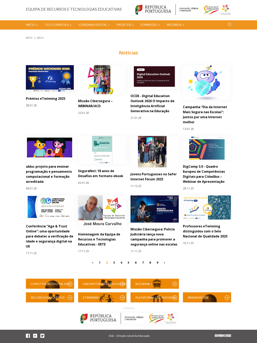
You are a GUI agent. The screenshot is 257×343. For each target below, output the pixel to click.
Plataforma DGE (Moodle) (155, 297)
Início (30, 24)
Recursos (174, 24)
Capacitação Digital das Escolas (50, 285)
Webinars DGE (198, 297)
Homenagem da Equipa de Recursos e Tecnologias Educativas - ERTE (99, 239)
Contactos (128, 308)
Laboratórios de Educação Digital (104, 285)
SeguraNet (143, 283)
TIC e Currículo (57, 24)
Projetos (123, 24)
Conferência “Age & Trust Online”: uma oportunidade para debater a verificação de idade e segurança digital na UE (49, 236)
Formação (149, 24)
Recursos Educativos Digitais (48, 299)
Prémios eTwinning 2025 (45, 98)
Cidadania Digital (93, 24)
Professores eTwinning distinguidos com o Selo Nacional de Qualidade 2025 (205, 231)
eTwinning (91, 297)
